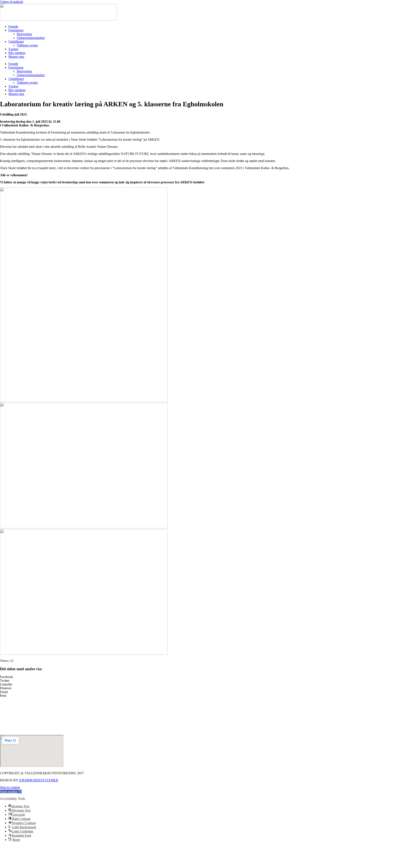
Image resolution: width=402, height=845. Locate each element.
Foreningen (15, 30)
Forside (13, 26)
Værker (13, 49)
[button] (201, 677)
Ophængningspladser (31, 38)
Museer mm (16, 56)
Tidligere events (27, 45)
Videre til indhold (11, 2)
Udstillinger (16, 41)
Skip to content (10, 787)
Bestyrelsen (24, 34)
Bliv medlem (16, 53)
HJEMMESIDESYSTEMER (38, 780)
